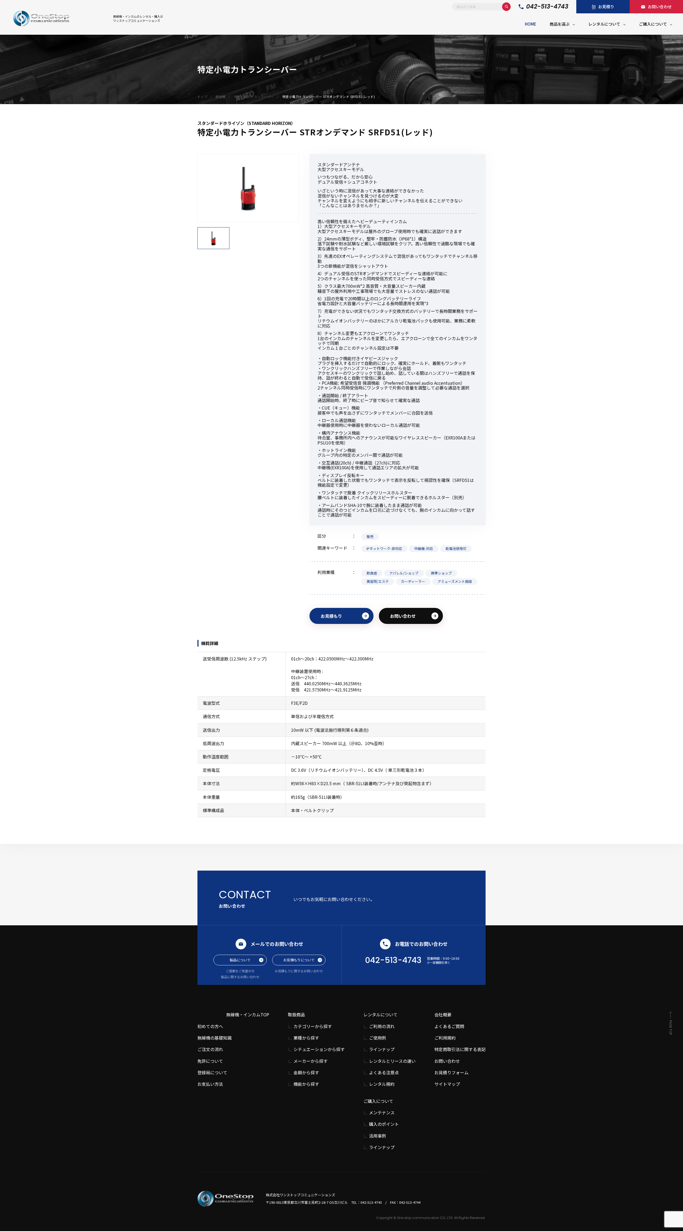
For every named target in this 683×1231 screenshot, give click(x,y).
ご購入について (653, 24)
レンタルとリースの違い (392, 1061)
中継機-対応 (423, 548)
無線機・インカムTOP (247, 1014)
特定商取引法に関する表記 (460, 1049)
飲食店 (372, 573)
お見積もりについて (299, 959)
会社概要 (442, 1014)
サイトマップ (447, 1084)
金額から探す (306, 1072)
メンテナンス (382, 1113)
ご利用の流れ (382, 1026)
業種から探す (306, 1038)
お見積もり (331, 616)
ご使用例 (377, 1038)
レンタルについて (604, 24)
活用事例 (377, 1136)
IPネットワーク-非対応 (384, 548)
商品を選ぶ (560, 24)
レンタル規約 (382, 1084)
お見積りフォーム (451, 1072)
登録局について (212, 1072)
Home (530, 24)
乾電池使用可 (456, 548)
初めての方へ (210, 1026)
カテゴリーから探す (312, 1026)
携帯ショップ (441, 573)
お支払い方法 (210, 1084)
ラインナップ (382, 1049)
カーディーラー (413, 581)
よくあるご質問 (449, 1026)
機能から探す (306, 1084)
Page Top (670, 1027)
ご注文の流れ (210, 1049)
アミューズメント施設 (455, 581)
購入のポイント (384, 1124)
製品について (240, 959)
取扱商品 (296, 1014)
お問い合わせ (403, 616)
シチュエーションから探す (319, 1049)
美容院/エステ (378, 581)
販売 (370, 536)
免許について (210, 1061)
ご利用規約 (445, 1038)
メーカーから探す (310, 1061)
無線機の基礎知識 (214, 1038)
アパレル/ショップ (403, 573)
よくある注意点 (384, 1072)
